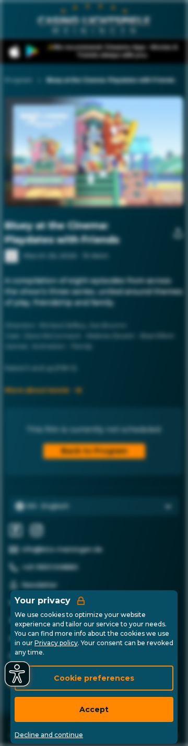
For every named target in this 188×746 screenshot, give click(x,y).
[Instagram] (36, 530)
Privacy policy (56, 643)
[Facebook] (15, 530)
